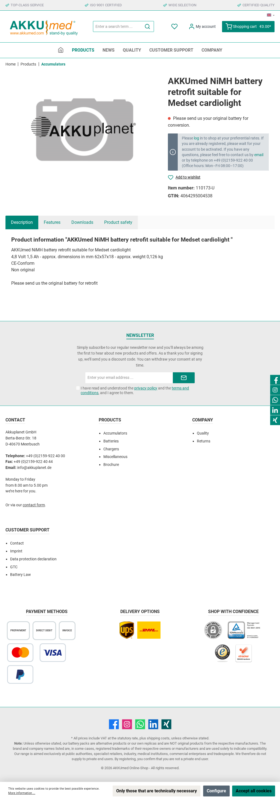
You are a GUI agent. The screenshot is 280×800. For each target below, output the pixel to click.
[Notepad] (175, 26)
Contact (17, 543)
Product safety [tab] (118, 222)
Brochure (111, 464)
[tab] (21, 222)
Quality (203, 433)
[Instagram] (127, 724)
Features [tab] (52, 222)
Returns (203, 441)
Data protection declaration (33, 559)
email (258, 155)
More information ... (21, 793)
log (196, 138)
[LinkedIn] (153, 724)
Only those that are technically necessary (156, 790)
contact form (34, 505)
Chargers (111, 449)
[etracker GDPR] (244, 656)
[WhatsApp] (140, 724)
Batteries (111, 441)
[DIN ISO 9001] (245, 632)
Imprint (16, 551)
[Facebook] (114, 724)
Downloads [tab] (82, 222)
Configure (216, 790)
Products (110, 420)
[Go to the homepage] (43, 26)
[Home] (61, 50)
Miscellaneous (115, 456)
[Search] (147, 26)
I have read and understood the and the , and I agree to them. (135, 390)
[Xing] (166, 724)
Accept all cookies (254, 790)
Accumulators (115, 433)
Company (202, 420)
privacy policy (145, 388)
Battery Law (20, 574)
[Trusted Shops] (222, 656)
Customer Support (27, 530)
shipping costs (158, 738)
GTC (14, 567)
